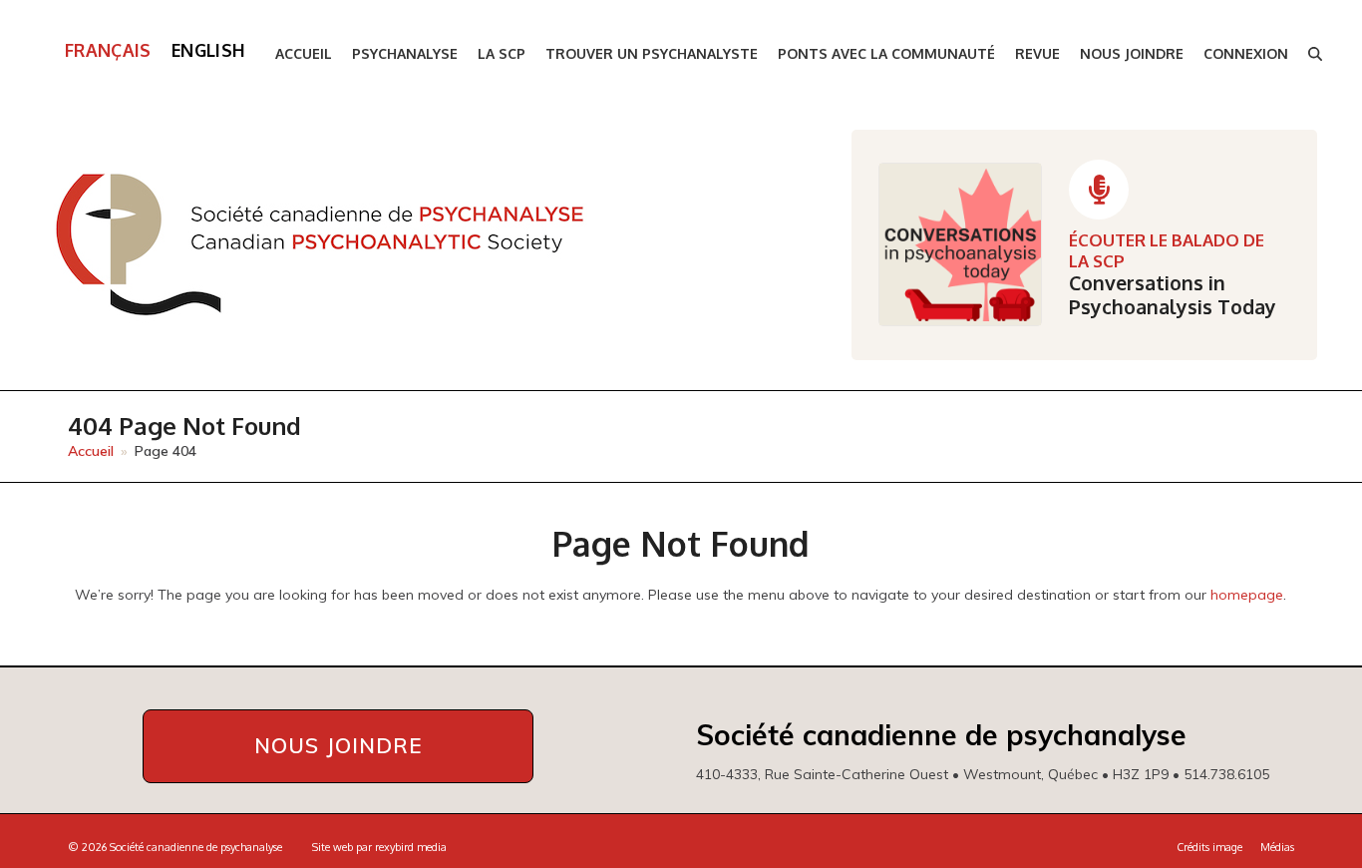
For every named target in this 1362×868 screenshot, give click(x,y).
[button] (1315, 54)
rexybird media (411, 847)
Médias (1277, 847)
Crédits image (1209, 847)
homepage (1246, 595)
